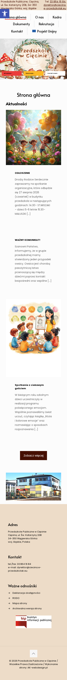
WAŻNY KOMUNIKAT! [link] (27, 240)
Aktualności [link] (7, 73)
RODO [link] (16, 598)
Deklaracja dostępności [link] (26, 593)
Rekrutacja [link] (29, 73)
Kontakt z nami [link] (52, 73)
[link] (4, 13)
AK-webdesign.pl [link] (38, 667)
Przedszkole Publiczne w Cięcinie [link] (37, 660)
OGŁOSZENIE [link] (22, 173)
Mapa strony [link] (20, 603)
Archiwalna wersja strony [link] (27, 608)
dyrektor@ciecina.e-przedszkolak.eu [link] (55, 6)
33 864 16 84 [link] (24, 564)
